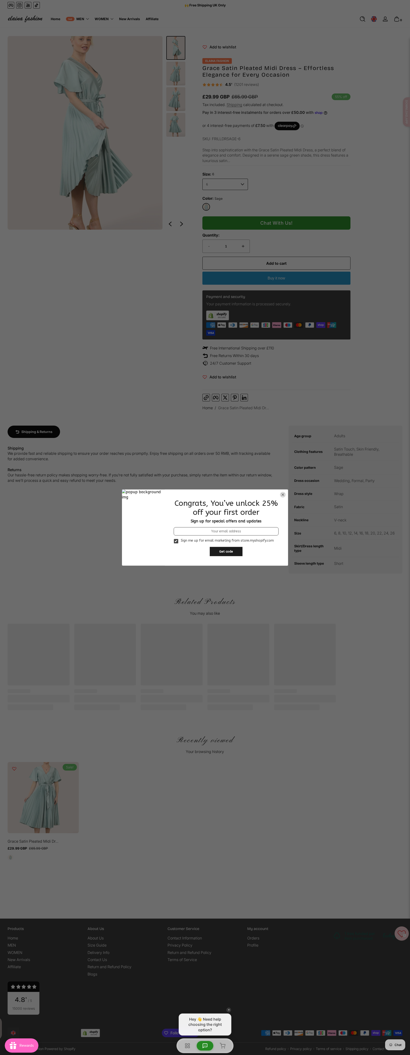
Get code (226, 551)
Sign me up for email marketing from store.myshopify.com (227, 541)
